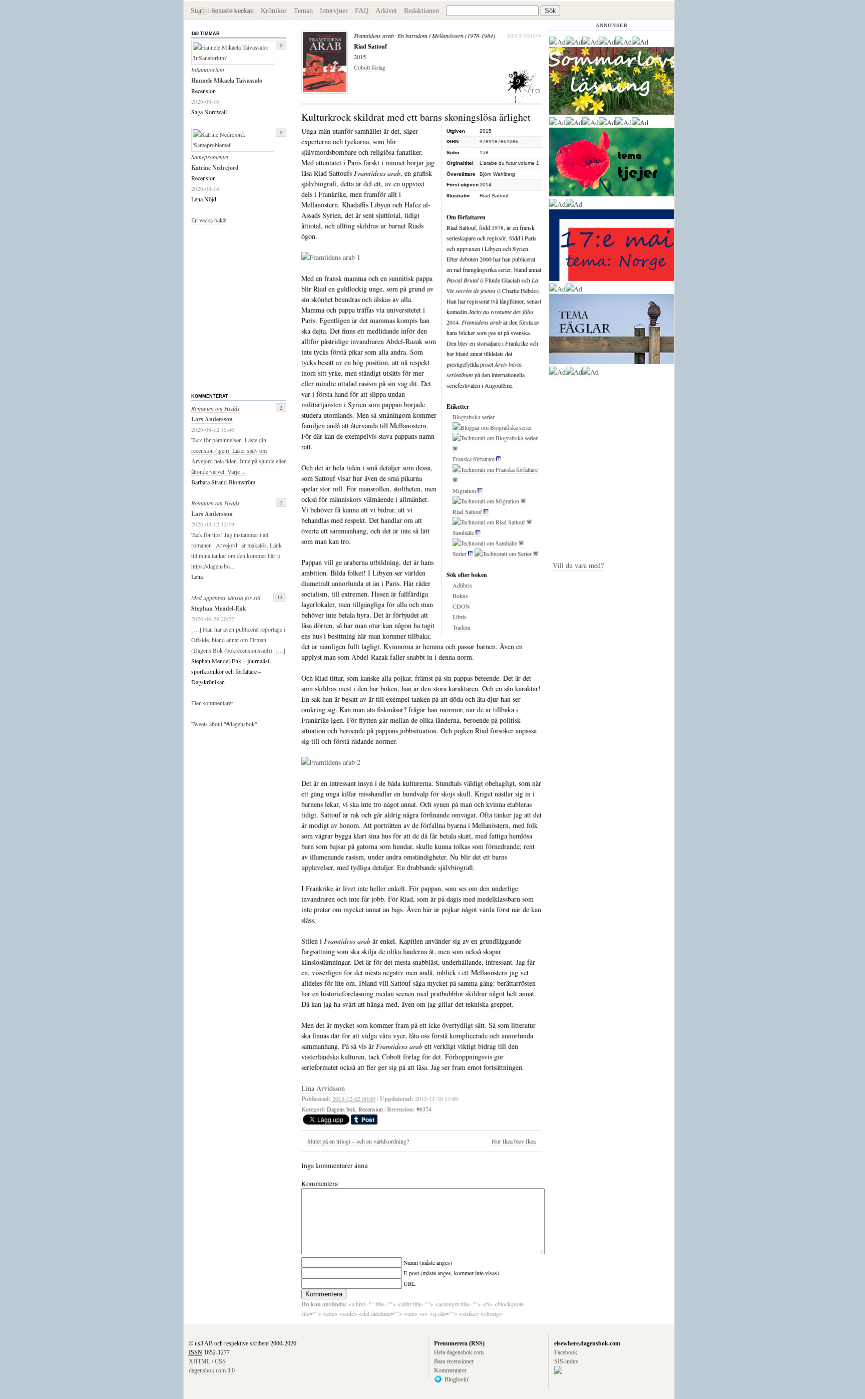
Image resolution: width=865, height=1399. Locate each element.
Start (197, 11)
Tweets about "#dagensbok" (224, 724)
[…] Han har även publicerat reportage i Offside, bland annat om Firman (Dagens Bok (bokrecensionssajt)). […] (238, 639)
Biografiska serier (474, 417)
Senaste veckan (232, 11)
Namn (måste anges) (427, 1262)
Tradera (461, 627)
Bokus (460, 596)
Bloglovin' (457, 1379)
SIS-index (566, 1361)
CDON (461, 606)
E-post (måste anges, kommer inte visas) (451, 1273)
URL (409, 1283)
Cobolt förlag (369, 67)
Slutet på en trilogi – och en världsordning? (358, 1141)
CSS (220, 1361)
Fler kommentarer (212, 703)
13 (279, 597)
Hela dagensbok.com (459, 1352)
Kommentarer (450, 1370)
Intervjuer (334, 11)
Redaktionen (421, 11)
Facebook (565, 1352)
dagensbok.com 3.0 (212, 1370)
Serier (460, 553)
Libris (460, 617)
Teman (303, 11)
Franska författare (474, 459)
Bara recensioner (454, 1361)
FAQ (361, 11)
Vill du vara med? (578, 565)
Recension (370, 1109)
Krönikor (274, 11)
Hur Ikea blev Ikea (514, 1141)
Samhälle (463, 532)
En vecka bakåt (209, 220)
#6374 (423, 1109)
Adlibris (462, 585)
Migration (464, 490)
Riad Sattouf (467, 511)
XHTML (199, 1361)
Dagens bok (341, 1109)
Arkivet (386, 11)
